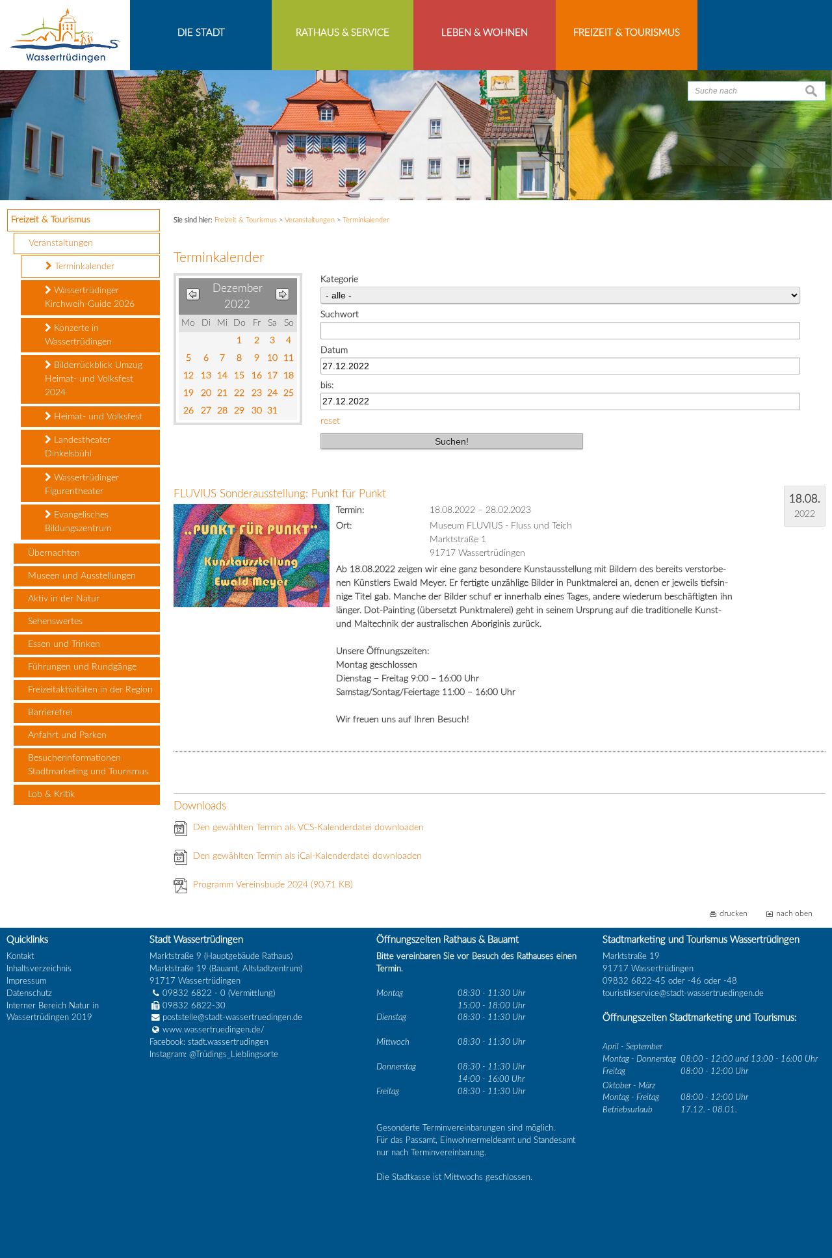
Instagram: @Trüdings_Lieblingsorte (214, 1054)
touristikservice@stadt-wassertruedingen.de (683, 993)
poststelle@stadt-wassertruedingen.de (232, 1017)
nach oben (794, 913)
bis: (326, 385)
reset (330, 421)
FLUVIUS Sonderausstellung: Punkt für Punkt (280, 493)
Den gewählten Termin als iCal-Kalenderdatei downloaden (307, 856)
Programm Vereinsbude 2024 (273, 884)
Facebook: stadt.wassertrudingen (209, 1042)
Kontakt (20, 956)
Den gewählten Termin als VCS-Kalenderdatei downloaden (308, 827)
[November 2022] (193, 296)
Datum (334, 350)
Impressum (26, 981)
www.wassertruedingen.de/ (213, 1030)
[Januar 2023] (282, 296)
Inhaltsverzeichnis (39, 969)
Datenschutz (29, 993)
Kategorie (339, 279)
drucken (734, 913)
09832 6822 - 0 (194, 993)
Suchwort (339, 314)
